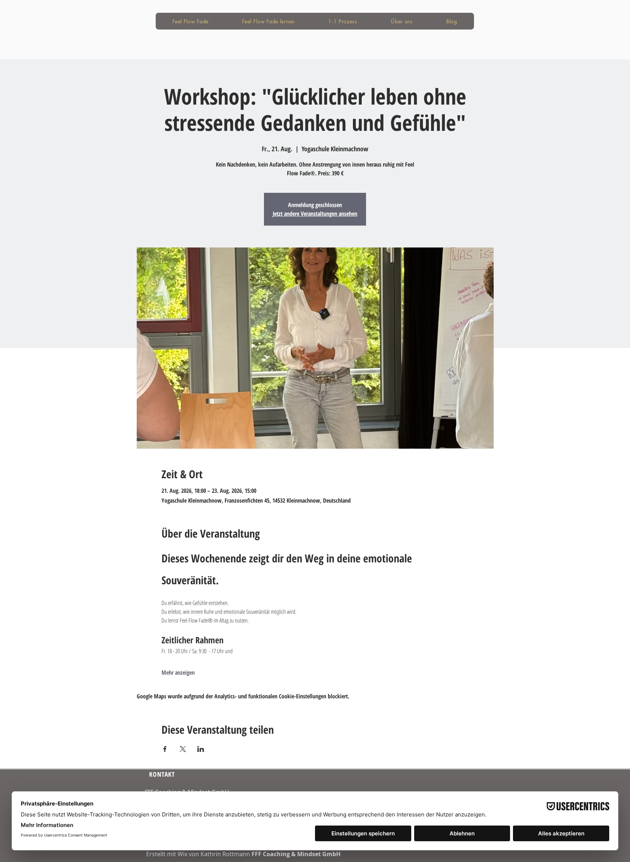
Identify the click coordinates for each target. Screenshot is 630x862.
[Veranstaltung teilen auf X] (182, 749)
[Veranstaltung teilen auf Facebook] (165, 749)
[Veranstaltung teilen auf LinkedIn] (200, 749)
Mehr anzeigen (178, 672)
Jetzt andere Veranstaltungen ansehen (315, 214)
